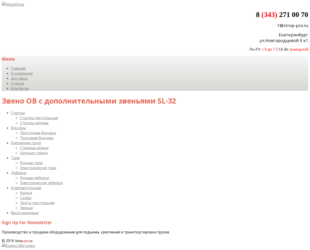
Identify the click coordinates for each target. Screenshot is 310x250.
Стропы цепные (34, 122)
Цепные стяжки (34, 152)
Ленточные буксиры (38, 132)
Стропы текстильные (39, 117)
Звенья (26, 207)
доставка (19, 78)
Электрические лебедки (41, 182)
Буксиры (18, 127)
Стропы (18, 112)
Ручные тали (31, 162)
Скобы (25, 197)
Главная (18, 68)
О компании (22, 73)
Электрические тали (38, 167)
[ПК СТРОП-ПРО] (13, 4)
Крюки (26, 192)
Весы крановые (25, 212)
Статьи (17, 83)
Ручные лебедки (34, 177)
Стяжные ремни (34, 147)
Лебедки (18, 172)
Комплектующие (26, 187)
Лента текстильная (37, 202)
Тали (15, 157)
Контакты (20, 88)
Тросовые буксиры (37, 137)
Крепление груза (26, 142)
